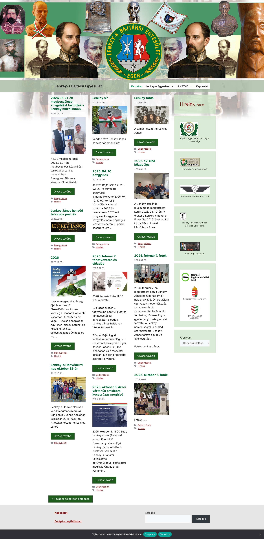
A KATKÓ (182, 86)
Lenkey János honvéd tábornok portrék (67, 212)
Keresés (150, 512)
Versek (200, 104)
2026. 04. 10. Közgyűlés (102, 173)
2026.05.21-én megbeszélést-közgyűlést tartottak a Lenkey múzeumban (67, 103)
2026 (55, 257)
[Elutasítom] (260, 534)
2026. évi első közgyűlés (144, 162)
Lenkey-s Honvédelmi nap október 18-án (67, 366)
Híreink (57, 201)
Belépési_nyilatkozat (68, 521)
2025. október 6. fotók (151, 375)
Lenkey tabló (144, 98)
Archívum (185, 337)
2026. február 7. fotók (150, 255)
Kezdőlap (136, 86)
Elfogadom (150, 534)
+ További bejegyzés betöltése (70, 498)
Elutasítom (165, 534)
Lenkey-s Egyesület (158, 86)
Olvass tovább (63, 191)
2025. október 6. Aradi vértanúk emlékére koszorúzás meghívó (109, 390)
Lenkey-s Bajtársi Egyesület (78, 86)
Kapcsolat (202, 86)
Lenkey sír (100, 98)
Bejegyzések (60, 198)
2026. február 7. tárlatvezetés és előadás (104, 259)
